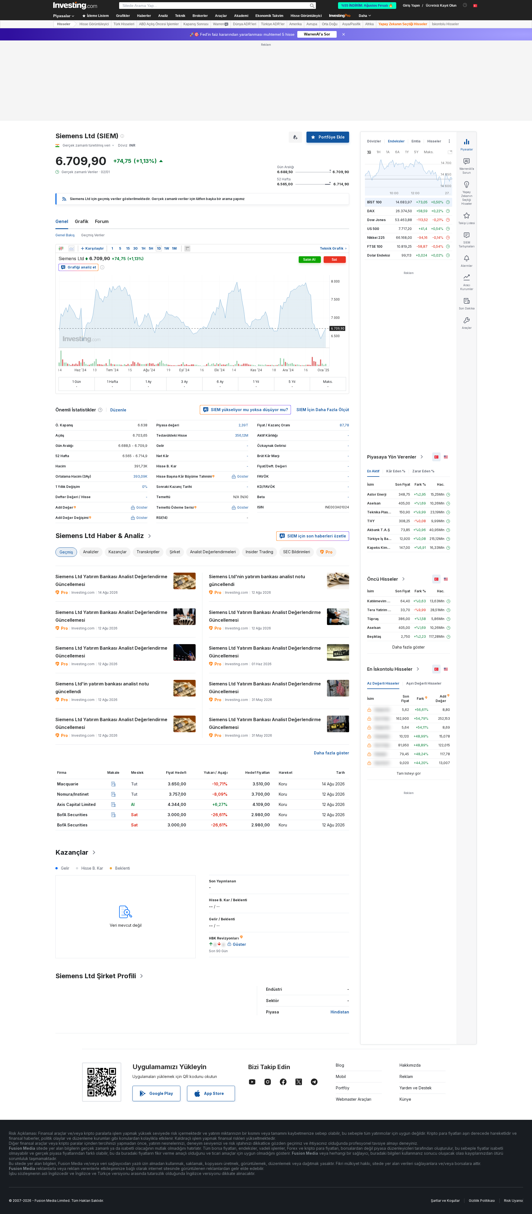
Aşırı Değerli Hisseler (423, 683)
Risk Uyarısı (513, 1200)
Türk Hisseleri (124, 24)
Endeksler (396, 141)
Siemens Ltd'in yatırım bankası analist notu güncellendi (102, 687)
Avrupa (311, 24)
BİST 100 (374, 202)
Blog (340, 1065)
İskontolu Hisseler (445, 24)
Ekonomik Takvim (269, 16)
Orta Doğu (329, 24)
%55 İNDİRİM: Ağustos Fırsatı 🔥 (367, 5)
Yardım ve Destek (416, 1087)
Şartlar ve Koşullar (445, 1200)
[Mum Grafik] (61, 248)
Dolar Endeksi (378, 255)
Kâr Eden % (395, 471)
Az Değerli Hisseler (383, 683)
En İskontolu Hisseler (390, 669)
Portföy (342, 1087)
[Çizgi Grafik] (71, 248)
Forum (102, 221)
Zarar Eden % (423, 471)
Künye (405, 1099)
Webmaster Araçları (353, 1099)
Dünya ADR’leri (244, 24)
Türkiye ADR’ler (273, 24)
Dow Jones (376, 220)
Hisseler (63, 24)
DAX (371, 211)
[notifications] (465, 5)
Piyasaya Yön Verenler (391, 457)
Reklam (406, 1076)
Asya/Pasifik (351, 24)
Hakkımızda (410, 1065)
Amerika (295, 24)
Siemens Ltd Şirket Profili (95, 976)
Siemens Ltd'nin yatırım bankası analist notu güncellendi (257, 580)
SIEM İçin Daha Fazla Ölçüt (322, 409)
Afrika (369, 24)
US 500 (373, 229)
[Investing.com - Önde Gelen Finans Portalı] (75, 5)
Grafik (81, 221)
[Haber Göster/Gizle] (187, 248)
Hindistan (340, 1012)
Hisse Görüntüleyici (306, 16)
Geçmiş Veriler (92, 235)
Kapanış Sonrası (195, 24)
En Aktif (373, 471)
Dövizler (374, 141)
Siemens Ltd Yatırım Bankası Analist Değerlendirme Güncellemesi (111, 580)
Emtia (415, 141)
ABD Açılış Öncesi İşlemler (159, 24)
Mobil (341, 1076)
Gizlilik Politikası (482, 1200)
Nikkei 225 (376, 237)
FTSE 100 (374, 246)
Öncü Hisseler (382, 579)
